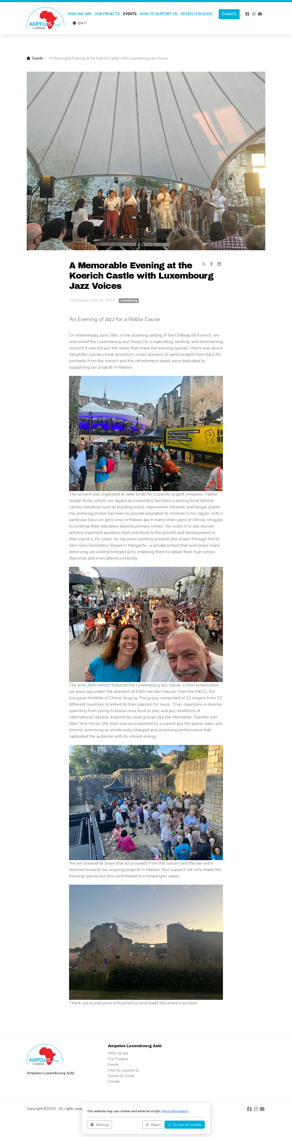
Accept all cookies (187, 1124)
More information (175, 1111)
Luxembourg (129, 300)
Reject (156, 1124)
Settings (102, 1124)
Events (37, 58)
